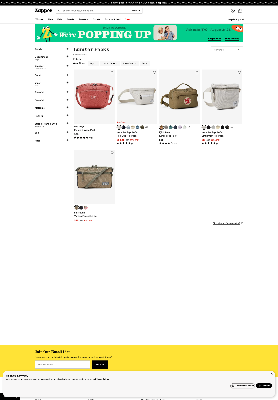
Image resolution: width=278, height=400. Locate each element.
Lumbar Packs (108, 63)
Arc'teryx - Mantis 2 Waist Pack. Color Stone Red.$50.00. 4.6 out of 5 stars (94, 107)
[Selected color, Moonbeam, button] (119, 127)
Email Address (45, 364)
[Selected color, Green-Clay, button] (76, 207)
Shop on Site (214, 38)
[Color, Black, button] (208, 127)
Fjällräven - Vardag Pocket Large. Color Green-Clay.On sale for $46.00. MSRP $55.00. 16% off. (94, 186)
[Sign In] (232, 11)
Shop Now (161, 2)
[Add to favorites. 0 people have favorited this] (112, 72)
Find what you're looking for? (226, 223)
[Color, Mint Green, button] (184, 127)
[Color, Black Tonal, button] (222, 127)
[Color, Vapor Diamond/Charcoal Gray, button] (213, 127)
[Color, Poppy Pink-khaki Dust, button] (85, 207)
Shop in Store (232, 38)
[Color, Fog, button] (166, 127)
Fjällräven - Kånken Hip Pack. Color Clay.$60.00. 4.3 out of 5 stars (179, 107)
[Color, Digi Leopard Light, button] (227, 127)
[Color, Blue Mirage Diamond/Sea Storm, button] (137, 127)
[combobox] (92, 11)
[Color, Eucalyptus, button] (133, 127)
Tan (143, 63)
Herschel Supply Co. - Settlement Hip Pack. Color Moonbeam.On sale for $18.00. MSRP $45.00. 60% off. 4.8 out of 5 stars (222, 107)
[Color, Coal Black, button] (81, 207)
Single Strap (128, 63)
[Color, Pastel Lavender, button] (180, 127)
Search (135, 10)
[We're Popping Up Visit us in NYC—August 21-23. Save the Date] (139, 33)
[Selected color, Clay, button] (161, 127)
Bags (91, 63)
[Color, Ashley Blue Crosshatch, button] (128, 127)
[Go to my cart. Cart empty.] (240, 11)
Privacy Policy (102, 379)
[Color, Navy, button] (123, 127)
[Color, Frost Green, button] (170, 127)
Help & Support (236, 19)
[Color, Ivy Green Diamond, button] (142, 127)
